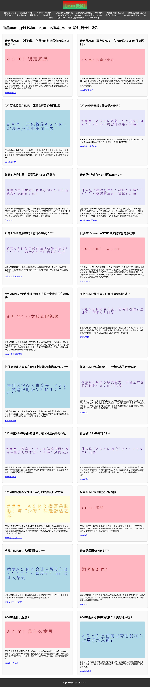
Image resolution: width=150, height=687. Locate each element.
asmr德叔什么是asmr (88, 146)
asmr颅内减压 (10, 477)
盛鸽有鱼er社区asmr (88, 220)
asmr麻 (78, 15)
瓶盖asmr (61, 18)
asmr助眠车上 (85, 671)
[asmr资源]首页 (10, 13)
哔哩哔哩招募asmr (113, 15)
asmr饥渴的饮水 (26, 13)
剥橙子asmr (34, 15)
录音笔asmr (21, 15)
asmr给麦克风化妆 (131, 15)
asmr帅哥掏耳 (93, 18)
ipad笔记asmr (10, 421)
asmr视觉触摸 (10, 93)
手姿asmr (99, 13)
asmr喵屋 (84, 535)
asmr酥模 (84, 413)
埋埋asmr (9, 15)
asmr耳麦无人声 (65, 15)
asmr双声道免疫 (86, 90)
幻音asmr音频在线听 (13, 276)
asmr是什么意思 (11, 663)
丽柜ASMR (84, 337)
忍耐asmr (9, 220)
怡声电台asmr (49, 15)
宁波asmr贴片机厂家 (64, 13)
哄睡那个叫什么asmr (115, 13)
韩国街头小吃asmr (44, 13)
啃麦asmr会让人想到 (13, 602)
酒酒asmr (84, 604)
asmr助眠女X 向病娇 (93, 15)
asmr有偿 (84, 479)
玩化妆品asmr (10, 162)
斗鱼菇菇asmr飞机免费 (136, 13)
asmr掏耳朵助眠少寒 (13, 538)
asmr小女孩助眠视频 (13, 354)
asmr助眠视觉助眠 (84, 13)
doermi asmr (85, 281)
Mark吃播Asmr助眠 (76, 18)
